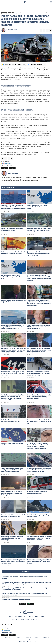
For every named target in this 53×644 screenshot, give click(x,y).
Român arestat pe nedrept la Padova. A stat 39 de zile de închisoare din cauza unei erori (13, 373)
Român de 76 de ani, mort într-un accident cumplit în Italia (37, 492)
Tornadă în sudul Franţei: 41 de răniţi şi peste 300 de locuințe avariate (13, 515)
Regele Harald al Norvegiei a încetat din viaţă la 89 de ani (13, 301)
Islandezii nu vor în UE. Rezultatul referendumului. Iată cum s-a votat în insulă (38, 206)
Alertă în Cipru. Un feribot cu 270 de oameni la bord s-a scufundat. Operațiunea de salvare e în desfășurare (13, 206)
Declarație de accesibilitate (46, 638)
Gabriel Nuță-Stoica (12, 29)
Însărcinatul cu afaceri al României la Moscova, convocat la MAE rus (12, 420)
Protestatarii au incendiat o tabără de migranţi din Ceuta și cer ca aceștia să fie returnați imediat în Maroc (12, 326)
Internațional (11, 12)
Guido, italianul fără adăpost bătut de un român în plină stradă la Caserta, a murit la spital (39, 561)
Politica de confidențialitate (7, 638)
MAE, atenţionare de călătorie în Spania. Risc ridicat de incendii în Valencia (13, 252)
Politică (11, 616)
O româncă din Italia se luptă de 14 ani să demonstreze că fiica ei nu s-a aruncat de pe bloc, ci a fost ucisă (39, 538)
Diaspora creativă (39, 616)
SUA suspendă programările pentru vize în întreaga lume (12, 444)
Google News (7, 163)
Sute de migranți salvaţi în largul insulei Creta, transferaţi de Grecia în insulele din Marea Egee (13, 561)
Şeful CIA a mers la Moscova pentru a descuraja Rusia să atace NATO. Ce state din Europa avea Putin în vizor (39, 350)
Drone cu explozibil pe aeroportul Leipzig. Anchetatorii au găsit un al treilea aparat (11, 493)
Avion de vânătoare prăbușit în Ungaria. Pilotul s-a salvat (39, 515)
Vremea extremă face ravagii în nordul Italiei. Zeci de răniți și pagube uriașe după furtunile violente (39, 230)
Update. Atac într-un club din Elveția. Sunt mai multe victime (12, 229)
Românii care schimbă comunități (20, 619)
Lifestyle (30, 616)
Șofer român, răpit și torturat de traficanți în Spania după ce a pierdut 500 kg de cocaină (38, 253)
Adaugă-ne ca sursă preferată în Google (15, 64)
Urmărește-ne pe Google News (37, 64)
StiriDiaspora (4, 12)
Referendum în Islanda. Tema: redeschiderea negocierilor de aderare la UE (13, 276)
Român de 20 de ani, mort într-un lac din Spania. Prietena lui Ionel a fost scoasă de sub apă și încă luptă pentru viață (13, 350)
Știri (25, 616)
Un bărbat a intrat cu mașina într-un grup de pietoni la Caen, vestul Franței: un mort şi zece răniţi (39, 373)
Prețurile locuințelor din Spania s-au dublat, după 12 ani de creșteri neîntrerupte (12, 538)
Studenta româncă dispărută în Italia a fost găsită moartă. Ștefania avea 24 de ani (39, 421)
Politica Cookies (18, 638)
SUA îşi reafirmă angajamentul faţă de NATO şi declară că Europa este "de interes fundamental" (38, 326)
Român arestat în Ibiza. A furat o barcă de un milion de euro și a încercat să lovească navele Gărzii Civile (39, 469)
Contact (36, 637)
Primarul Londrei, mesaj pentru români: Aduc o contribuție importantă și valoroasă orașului (39, 396)
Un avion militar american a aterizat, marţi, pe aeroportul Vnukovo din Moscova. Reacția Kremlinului (12, 469)
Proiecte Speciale (36, 619)
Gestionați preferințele (28, 638)
